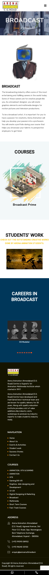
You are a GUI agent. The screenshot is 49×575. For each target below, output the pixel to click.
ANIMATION (14, 474)
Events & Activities (17, 445)
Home (16, 28)
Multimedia (14, 501)
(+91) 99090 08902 (20, 541)
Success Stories (16, 452)
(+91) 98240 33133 (20, 547)
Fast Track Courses (17, 508)
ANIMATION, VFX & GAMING (21, 470)
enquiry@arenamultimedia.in (24, 552)
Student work (15, 448)
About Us (13, 441)
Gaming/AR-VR (15, 481)
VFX (11, 477)
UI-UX (12, 491)
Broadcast (13, 497)
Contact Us (14, 455)
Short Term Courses (18, 504)
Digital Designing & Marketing (22, 494)
